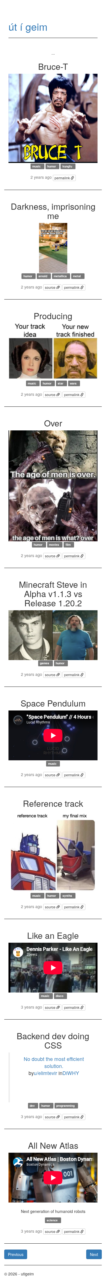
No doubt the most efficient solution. (54, 1062)
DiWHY (70, 1072)
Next (94, 1254)
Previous (15, 1254)
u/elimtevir (45, 1072)
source (50, 287)
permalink (63, 177)
